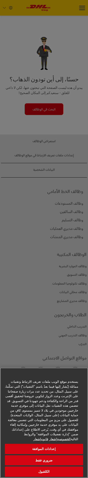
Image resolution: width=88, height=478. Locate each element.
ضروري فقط (43, 460)
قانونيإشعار (40, 439)
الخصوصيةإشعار (60, 439)
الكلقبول (44, 471)
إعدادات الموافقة (44, 449)
